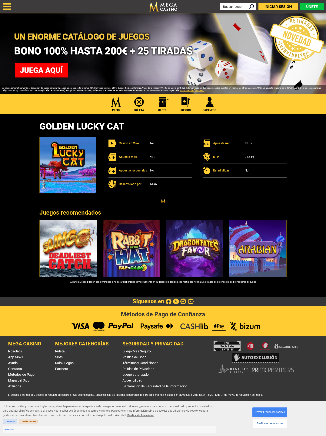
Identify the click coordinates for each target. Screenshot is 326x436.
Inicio (116, 110)
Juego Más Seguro (136, 351)
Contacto (15, 369)
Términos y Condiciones (140, 363)
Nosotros (15, 351)
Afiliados (14, 386)
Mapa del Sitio (18, 380)
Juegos (186, 110)
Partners (61, 369)
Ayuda (13, 363)
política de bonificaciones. (192, 90)
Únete (312, 6)
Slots (162, 110)
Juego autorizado (135, 374)
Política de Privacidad (138, 369)
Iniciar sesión (278, 6)
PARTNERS (209, 110)
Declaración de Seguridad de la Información (155, 386)
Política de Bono (134, 357)
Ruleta (139, 110)
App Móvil (15, 357)
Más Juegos (64, 363)
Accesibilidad (132, 380)
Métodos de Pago (21, 374)
